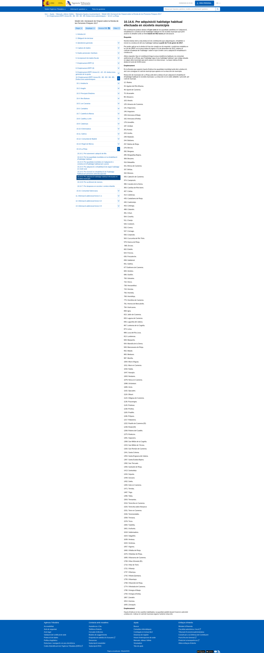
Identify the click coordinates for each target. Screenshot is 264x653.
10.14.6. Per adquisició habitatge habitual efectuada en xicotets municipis (97, 177)
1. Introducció (80, 34)
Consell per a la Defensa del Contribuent (193, 635)
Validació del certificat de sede (55, 635)
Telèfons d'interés (95, 629)
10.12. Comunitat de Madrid (87, 139)
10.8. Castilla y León (84, 119)
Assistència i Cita (95, 626)
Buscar (136, 626)
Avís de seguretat (50, 629)
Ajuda (52, 14)
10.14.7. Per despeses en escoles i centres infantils (96, 186)
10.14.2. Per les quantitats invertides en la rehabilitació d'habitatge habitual (97, 158)
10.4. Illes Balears (83, 98)
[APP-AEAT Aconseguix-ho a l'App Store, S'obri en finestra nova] (209, 651)
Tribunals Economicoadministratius (191, 632)
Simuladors (138, 643)
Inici (46, 14)
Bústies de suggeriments (98, 635)
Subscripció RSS (95, 646)
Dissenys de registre (141, 635)
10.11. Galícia (82, 134)
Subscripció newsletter (97, 643)
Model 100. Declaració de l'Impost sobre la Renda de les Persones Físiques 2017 (131, 14)
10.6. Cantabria (82, 108)
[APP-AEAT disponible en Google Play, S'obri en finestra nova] (201, 651)
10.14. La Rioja (113, 16)
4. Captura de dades (83, 48)
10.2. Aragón (81, 88)
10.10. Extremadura (84, 129)
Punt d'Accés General (186, 637)
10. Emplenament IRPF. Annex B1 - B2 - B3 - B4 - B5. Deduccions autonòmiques (76, 16)
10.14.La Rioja (82, 149)
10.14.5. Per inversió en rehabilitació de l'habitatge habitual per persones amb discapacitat (95, 173)
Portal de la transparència (188, 640)
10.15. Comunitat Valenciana (87, 191)
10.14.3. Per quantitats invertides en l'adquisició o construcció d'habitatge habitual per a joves (95, 163)
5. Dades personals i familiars (86, 53)
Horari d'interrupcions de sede (145, 637)
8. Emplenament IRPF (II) (85, 68)
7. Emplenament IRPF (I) (85, 63)
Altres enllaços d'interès (187, 643)
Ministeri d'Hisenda (186, 626)
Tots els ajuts (138, 646)
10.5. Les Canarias (83, 103)
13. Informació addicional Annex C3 (89, 206)
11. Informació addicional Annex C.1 (89, 196)
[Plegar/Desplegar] (118, 43)
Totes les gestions (98, 9)
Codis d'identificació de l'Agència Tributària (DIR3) (62, 646)
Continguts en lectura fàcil (143, 632)
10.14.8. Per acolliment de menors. (90, 182)
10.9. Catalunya (82, 124)
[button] (218, 3)
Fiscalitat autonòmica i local (189, 629)
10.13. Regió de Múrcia (85, 144)
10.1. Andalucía (82, 83)
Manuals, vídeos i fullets (65, 14)
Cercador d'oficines (96, 632)
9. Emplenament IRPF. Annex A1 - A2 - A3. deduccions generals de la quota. (95, 73)
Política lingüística (50, 640)
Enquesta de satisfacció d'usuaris (101, 637)
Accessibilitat (49, 626)
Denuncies (93, 640)
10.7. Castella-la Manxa (85, 114)
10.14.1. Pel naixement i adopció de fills (91, 153)
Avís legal (47, 632)
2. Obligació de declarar (84, 38)
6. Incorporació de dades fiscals (87, 58)
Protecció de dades (51, 637)
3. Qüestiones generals (84, 43)
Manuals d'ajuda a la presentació (88, 14)
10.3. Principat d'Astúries (86, 93)
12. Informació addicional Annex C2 (89, 201)
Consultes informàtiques (142, 629)
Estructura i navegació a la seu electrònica (59, 643)
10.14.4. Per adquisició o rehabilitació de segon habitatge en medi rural (98, 168)
